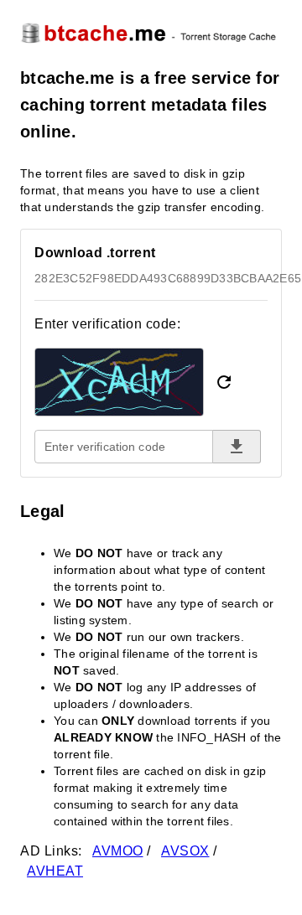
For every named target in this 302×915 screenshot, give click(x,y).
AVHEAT (55, 871)
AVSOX (185, 851)
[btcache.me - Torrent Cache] (151, 32)
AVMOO (117, 851)
